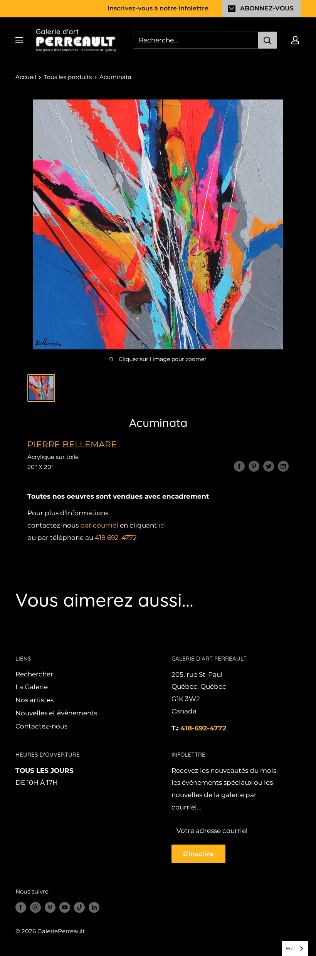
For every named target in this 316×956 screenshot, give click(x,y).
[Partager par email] (283, 466)
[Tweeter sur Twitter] (268, 466)
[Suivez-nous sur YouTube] (64, 907)
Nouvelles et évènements (56, 713)
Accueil (25, 77)
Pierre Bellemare (72, 444)
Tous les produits (68, 77)
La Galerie (31, 687)
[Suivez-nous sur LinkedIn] (94, 907)
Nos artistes (34, 700)
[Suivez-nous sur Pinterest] (50, 907)
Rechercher (34, 674)
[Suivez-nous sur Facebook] (20, 907)
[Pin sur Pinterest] (254, 466)
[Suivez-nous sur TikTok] (79, 907)
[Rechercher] (267, 40)
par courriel (99, 525)
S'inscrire (198, 854)
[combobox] (295, 948)
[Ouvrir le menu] (19, 40)
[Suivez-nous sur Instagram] (35, 907)
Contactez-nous (41, 726)
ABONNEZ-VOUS (267, 8)
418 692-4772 (116, 537)
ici (162, 525)
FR (289, 948)
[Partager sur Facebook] (239, 466)
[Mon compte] (295, 40)
